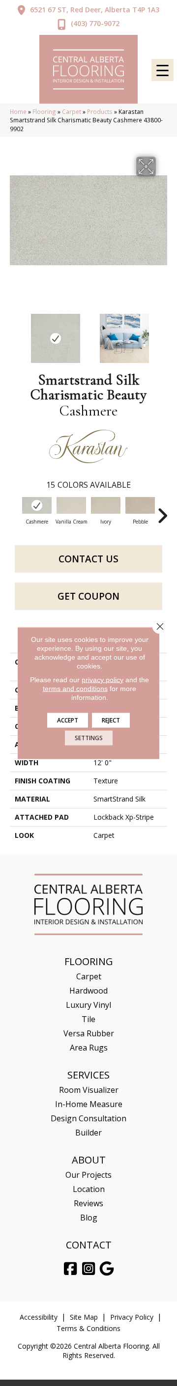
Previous (15, 333)
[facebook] (70, 1268)
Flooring (44, 111)
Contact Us (88, 559)
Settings (89, 738)
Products (100, 111)
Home (18, 111)
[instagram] (89, 1268)
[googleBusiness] (107, 1268)
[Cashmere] (37, 505)
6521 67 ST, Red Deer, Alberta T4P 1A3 (94, 9)
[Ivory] (105, 505)
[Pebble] (140, 505)
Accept (67, 720)
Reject (111, 720)
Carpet (71, 111)
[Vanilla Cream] (71, 505)
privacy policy (102, 680)
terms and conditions (75, 689)
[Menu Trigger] (162, 70)
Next (162, 333)
